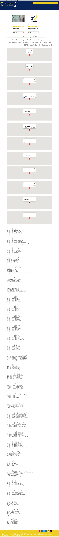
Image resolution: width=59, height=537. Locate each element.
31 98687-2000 (26, 37)
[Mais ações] (24, 24)
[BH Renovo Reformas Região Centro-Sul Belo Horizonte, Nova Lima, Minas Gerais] (18, 18)
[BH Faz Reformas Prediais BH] (33, 18)
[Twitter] (44, 531)
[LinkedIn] (46, 531)
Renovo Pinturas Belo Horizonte (18, 26)
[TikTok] (51, 531)
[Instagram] (39, 531)
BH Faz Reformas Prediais (32, 26)
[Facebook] (42, 531)
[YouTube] (48, 531)
